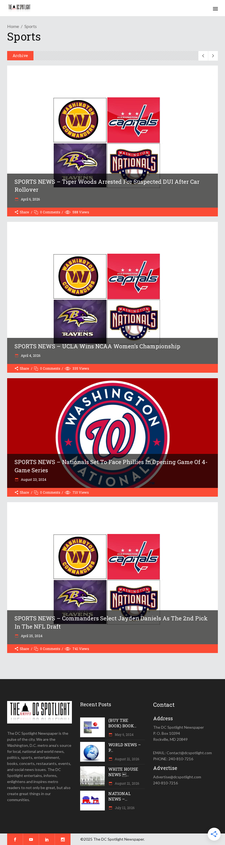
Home (13, 26)
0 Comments (50, 212)
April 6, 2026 (30, 199)
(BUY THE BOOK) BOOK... (122, 722)
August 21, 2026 (126, 759)
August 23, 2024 (33, 479)
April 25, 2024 (31, 636)
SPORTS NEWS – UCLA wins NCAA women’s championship (97, 346)
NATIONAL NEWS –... (119, 796)
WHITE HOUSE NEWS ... (123, 771)
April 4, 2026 (30, 355)
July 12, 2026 (124, 808)
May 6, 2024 (124, 734)
